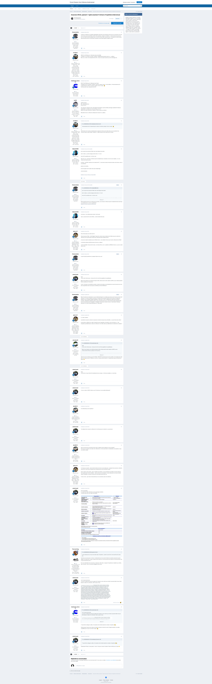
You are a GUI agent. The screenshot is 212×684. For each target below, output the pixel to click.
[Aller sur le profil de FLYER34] (75, 56)
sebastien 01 (129, 25)
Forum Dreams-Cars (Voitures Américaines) (82, 2)
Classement (93, 8)
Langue (100, 680)
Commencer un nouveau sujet (103, 23)
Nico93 (136, 20)
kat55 (75, 100)
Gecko (127, 26)
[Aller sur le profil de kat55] (75, 104)
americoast (75, 274)
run (126, 25)
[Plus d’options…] (121, 32)
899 (76, 41)
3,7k (76, 62)
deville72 (75, 406)
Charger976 (137, 26)
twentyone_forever (75, 81)
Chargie (129, 26)
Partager (112, 18)
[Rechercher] (141, 6)
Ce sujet (137, 5)
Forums (71, 8)
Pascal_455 (128, 19)
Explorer (72, 5)
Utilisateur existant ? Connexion (129, 2)
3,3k (76, 240)
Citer (84, 48)
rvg (139, 22)
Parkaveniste (78, 17)
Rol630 (133, 29)
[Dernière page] (78, 28)
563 (76, 158)
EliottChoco (135, 17)
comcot (127, 28)
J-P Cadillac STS (128, 29)
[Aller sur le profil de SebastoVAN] (75, 152)
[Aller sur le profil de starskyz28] (75, 344)
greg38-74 (127, 17)
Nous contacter (106, 680)
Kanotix (131, 17)
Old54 (139, 27)
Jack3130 (133, 28)
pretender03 (137, 31)
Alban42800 (128, 18)
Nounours (133, 26)
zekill (130, 31)
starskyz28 (75, 340)
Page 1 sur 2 (83, 654)
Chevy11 (133, 22)
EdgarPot (136, 22)
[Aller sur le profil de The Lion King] (75, 552)
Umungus (134, 19)
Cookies (111, 680)
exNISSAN (127, 27)
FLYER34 (75, 52)
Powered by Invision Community (106, 682)
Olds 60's (133, 31)
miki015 (127, 20)
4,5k (76, 415)
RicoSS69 (127, 22)
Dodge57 (130, 20)
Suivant (75, 654)
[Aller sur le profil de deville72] (75, 410)
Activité (77, 5)
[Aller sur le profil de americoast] (75, 278)
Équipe (79, 8)
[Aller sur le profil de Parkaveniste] (72, 18)
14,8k (76, 563)
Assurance (83, 19)
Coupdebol (136, 27)
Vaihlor (131, 19)
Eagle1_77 (127, 31)
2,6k (76, 91)
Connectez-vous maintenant (111, 660)
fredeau (137, 25)
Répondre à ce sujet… (81, 665)
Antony (127, 30)
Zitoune (139, 28)
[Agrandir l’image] (102, 518)
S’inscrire (139, 2)
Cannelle (138, 17)
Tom (136, 28)
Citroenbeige (137, 29)
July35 (133, 20)
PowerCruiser (130, 30)
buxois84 (138, 18)
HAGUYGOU (138, 19)
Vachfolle (135, 30)
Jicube (130, 22)
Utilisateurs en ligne (85, 8)
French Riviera (128, 21)
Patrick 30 (133, 25)
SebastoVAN (75, 148)
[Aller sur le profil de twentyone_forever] (75, 85)
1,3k (76, 109)
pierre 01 (75, 231)
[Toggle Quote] (82, 123)
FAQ (75, 8)
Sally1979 (131, 18)
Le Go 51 (135, 18)
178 (76, 349)
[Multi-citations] (81, 48)
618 (76, 284)
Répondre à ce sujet (117, 23)
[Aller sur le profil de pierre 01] (75, 235)
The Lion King (75, 549)
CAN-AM (137, 21)
